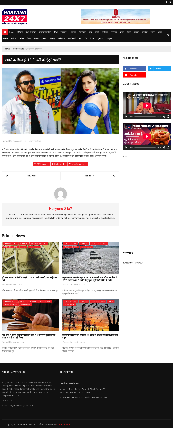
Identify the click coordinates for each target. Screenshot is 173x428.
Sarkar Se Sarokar (38, 244)
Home (11, 32)
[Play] (126, 116)
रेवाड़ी (129, 32)
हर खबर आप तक (34, 247)
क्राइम (73, 32)
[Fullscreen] (168, 116)
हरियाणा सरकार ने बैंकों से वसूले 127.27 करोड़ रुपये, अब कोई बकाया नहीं (30, 279)
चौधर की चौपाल (31, 32)
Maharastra (45, 301)
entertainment (78, 164)
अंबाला (160, 32)
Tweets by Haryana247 (134, 262)
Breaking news (10, 244)
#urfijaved (41, 164)
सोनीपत (13, 38)
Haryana (23, 244)
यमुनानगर (100, 38)
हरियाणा (20, 32)
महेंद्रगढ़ (52, 38)
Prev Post (31, 175)
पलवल (122, 32)
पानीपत (21, 38)
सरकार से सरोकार (45, 32)
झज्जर (44, 38)
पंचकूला (136, 32)
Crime (22, 301)
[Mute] (163, 116)
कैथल (92, 38)
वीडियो (97, 32)
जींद (85, 38)
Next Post (89, 175)
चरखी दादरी (72, 38)
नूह (80, 38)
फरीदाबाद (105, 32)
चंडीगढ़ (23, 247)
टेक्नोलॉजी (82, 32)
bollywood (59, 164)
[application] (147, 105)
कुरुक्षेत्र (145, 32)
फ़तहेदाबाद (61, 38)
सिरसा (36, 38)
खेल (90, 32)
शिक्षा (55, 32)
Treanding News (10, 247)
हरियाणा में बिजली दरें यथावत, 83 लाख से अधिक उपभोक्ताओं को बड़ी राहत (90, 336)
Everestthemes (63, 424)
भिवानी (153, 32)
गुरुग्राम (114, 32)
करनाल (5, 38)
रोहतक (29, 38)
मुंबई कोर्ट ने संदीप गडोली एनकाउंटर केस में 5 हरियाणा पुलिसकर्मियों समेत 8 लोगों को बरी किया (28, 336)
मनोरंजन (63, 32)
